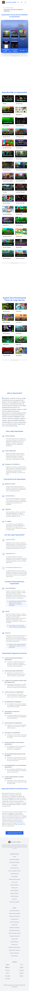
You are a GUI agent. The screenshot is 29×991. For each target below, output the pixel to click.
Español (21, 973)
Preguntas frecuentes (14, 879)
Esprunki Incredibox (15, 862)
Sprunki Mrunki (5, 811)
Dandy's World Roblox (14, 947)
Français (21, 970)
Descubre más (14, 919)
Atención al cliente (14, 910)
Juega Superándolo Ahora (14, 833)
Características (15, 873)
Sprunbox (14, 899)
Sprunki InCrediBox (14, 859)
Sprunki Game (10, 7)
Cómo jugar (14, 876)
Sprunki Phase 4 (14, 885)
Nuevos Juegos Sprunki (14, 871)
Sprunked (14, 865)
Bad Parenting (14, 896)
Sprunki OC (14, 944)
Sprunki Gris (14, 925)
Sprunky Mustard (14, 953)
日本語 (21, 967)
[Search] (18, 2)
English (7, 964)
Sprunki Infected (14, 868)
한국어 (7, 973)
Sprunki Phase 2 (14, 890)
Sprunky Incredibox (14, 902)
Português (7, 976)
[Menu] (25, 2)
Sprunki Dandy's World (14, 933)
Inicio (4, 7)
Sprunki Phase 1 (14, 941)
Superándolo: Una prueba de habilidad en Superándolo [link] (13, 10)
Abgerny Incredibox (14, 927)
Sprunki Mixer (14, 956)
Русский (7, 978)
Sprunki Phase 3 (14, 893)
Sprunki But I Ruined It (14, 950)
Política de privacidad (14, 913)
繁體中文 (7, 967)
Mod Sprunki (14, 887)
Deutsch (7, 970)
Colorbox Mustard (14, 922)
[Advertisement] (14, 71)
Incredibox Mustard (15, 936)
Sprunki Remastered (14, 930)
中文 (21, 964)
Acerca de (14, 882)
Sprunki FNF (14, 939)
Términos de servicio (14, 916)
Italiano (21, 976)
